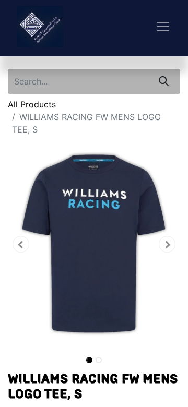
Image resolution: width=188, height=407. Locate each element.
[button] (21, 244)
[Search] (163, 81)
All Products (32, 104)
